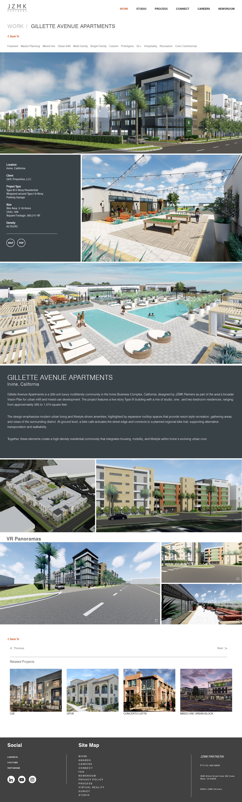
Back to (14, 36)
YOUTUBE (12, 762)
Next (220, 648)
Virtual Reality (92, 787)
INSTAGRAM (13, 768)
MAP (10, 243)
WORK (15, 26)
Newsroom (226, 8)
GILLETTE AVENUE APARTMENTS (73, 26)
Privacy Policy (91, 779)
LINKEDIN (12, 757)
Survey (84, 791)
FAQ (81, 771)
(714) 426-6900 (211, 765)
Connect (182, 8)
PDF (21, 243)
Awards (85, 760)
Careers (204, 8)
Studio (141, 8)
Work (124, 8)
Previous (19, 648)
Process (161, 8)
